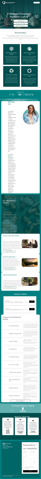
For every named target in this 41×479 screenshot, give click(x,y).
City (24, 461)
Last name (33, 451)
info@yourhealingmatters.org (7, 446)
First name (25, 451)
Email (24, 456)
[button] (36, 265)
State (35, 461)
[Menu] (34, 2)
